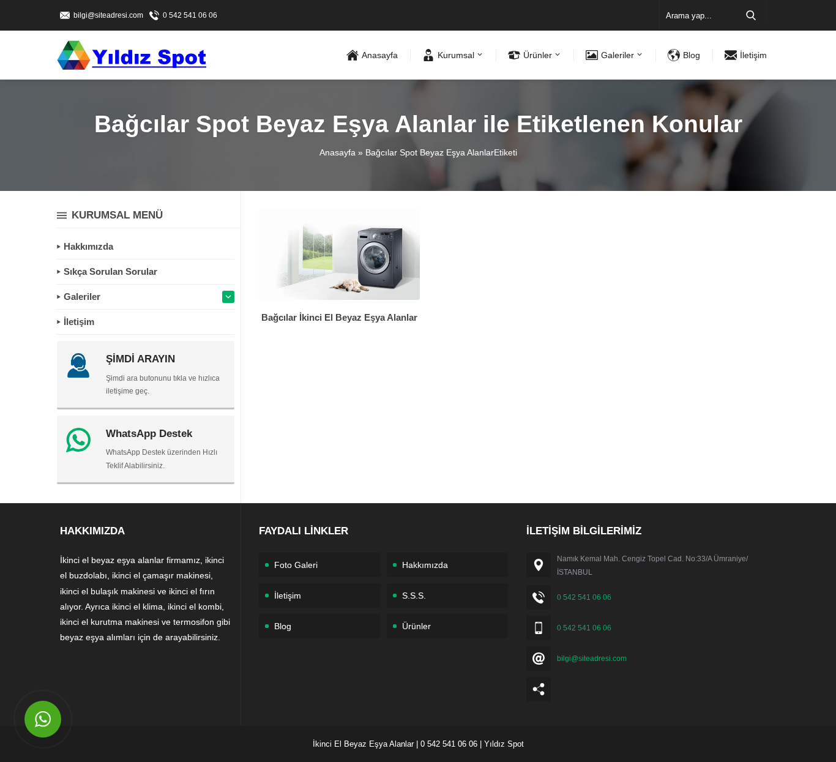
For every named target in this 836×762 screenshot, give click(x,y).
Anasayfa (337, 152)
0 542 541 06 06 (190, 15)
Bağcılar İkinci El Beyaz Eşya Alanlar (339, 317)
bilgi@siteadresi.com (108, 15)
